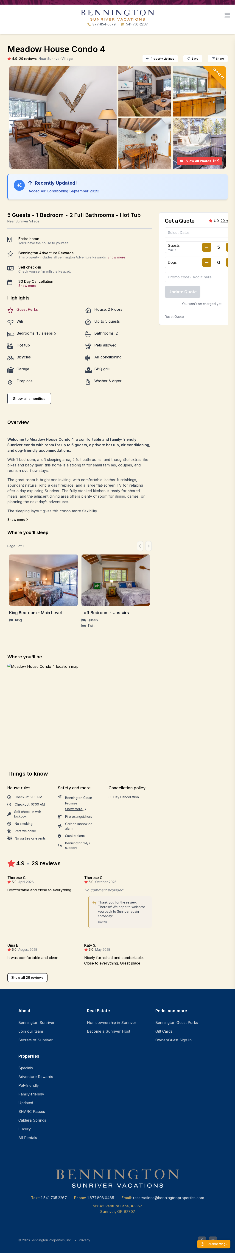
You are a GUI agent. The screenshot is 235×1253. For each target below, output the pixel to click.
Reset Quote (174, 317)
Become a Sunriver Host (108, 1031)
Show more (116, 257)
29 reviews (28, 59)
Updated (25, 1103)
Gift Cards (163, 1031)
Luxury (24, 1129)
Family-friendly (31, 1094)
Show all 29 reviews (27, 977)
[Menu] (227, 15)
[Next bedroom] (148, 546)
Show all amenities (29, 398)
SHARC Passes (31, 1111)
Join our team (30, 1031)
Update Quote (182, 291)
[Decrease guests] (206, 247)
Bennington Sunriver (36, 1022)
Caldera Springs (32, 1120)
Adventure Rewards (35, 1076)
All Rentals (27, 1137)
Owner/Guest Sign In (173, 1040)
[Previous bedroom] (140, 546)
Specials (25, 1068)
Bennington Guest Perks (176, 1022)
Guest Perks (27, 309)
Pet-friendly (28, 1085)
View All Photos (202, 161)
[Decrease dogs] (206, 262)
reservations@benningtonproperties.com (168, 1197)
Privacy (84, 1240)
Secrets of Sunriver (35, 1040)
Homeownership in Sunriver (111, 1022)
